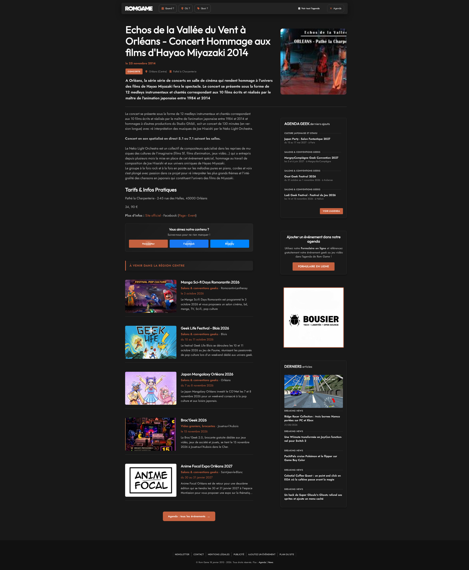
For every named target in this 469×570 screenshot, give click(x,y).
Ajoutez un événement (262, 554)
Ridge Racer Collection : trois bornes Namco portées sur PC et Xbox (312, 418)
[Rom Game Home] (139, 8)
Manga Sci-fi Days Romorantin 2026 (210, 282)
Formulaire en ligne (313, 266)
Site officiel (153, 215)
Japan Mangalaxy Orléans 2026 (207, 374)
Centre (162, 71)
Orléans (153, 71)
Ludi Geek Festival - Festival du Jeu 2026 (310, 195)
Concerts (134, 71)
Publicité (239, 554)
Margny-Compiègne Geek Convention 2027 (311, 158)
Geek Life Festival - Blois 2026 (205, 328)
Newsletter (182, 554)
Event (191, 215)
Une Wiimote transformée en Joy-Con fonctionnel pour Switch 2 (313, 439)
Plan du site (287, 554)
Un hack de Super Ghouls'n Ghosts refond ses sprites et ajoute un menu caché (313, 497)
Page (182, 215)
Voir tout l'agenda (310, 8)
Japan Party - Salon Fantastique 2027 (307, 139)
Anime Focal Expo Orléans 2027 (206, 466)
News (270, 562)
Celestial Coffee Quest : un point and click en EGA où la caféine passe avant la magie (312, 478)
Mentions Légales (219, 554)
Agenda (262, 562)
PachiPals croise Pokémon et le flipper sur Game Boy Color (310, 458)
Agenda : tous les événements (189, 516)
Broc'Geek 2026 (194, 420)
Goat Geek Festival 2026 (300, 176)
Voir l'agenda (331, 211)
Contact (198, 554)
